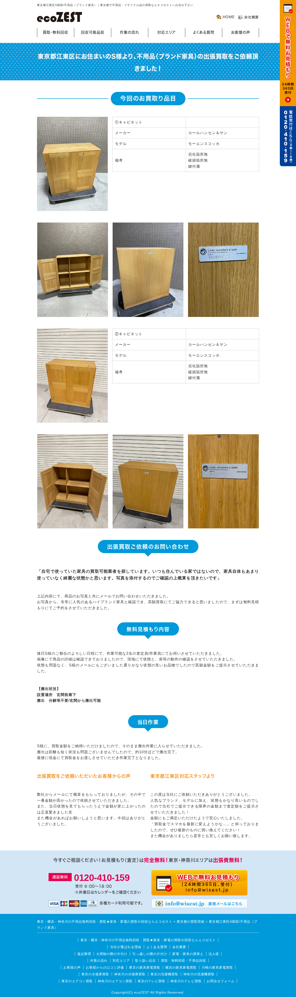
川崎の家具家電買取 (217, 967)
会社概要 (179, 947)
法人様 (214, 954)
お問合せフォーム (220, 981)
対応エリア (166, 32)
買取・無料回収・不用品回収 (183, 960)
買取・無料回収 (55, 32)
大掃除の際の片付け (111, 954)
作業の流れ (129, 32)
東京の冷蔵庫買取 (95, 974)
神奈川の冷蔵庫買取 (129, 974)
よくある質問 (203, 32)
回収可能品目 (92, 32)
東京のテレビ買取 (151, 981)
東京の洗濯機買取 (164, 974)
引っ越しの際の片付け (150, 954)
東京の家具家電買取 (144, 967)
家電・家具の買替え (188, 954)
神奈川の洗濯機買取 (199, 974)
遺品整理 (84, 954)
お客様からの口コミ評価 (105, 967)
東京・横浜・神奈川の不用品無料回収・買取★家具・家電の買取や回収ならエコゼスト (148, 940)
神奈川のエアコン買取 (115, 981)
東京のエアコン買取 (77, 981)
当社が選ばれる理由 (125, 947)
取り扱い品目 (145, 960)
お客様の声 (240, 32)
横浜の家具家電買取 (181, 967)
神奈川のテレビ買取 (186, 981)
